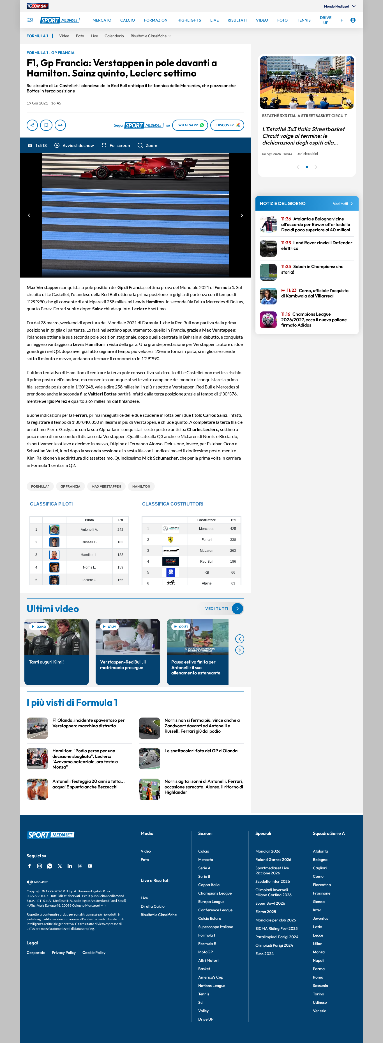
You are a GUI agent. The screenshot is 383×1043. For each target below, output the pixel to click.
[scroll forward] (239, 650)
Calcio (203, 851)
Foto (145, 859)
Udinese (320, 1002)
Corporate (36, 952)
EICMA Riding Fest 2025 (276, 928)
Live (144, 897)
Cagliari (320, 867)
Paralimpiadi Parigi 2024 (276, 936)
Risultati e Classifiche (159, 914)
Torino (318, 994)
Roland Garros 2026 (273, 859)
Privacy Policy (64, 952)
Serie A (204, 867)
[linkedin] (70, 866)
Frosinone (321, 893)
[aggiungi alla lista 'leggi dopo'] (46, 125)
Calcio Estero (209, 918)
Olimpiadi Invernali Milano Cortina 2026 (273, 892)
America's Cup (210, 977)
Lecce (318, 935)
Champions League (215, 893)
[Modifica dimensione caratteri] (60, 125)
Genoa (319, 901)
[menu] (30, 20)
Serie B (204, 876)
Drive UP (205, 1019)
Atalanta (320, 851)
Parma (319, 968)
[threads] (80, 866)
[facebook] (29, 866)
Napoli (318, 960)
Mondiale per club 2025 (275, 920)
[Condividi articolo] (32, 125)
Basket (204, 968)
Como (318, 876)
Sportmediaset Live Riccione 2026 (272, 870)
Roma (318, 977)
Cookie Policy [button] (93, 952)
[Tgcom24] (38, 6)
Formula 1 (206, 935)
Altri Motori (208, 960)
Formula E (207, 943)
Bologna (320, 859)
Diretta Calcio (153, 906)
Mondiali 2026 (267, 851)
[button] (74, 145)
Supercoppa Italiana (215, 926)
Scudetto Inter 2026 (272, 881)
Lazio (317, 926)
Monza (319, 951)
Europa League (211, 901)
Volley (203, 1010)
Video (146, 851)
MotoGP (205, 951)
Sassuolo (320, 985)
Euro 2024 (264, 953)
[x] (60, 866)
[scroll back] (239, 638)
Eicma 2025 (265, 911)
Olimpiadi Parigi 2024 (274, 945)
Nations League (211, 985)
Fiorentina (322, 884)
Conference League (215, 909)
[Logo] (60, 20)
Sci (200, 1002)
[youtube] (90, 866)
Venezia (319, 1010)
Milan (317, 943)
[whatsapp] (49, 866)
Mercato (205, 859)
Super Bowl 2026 (270, 903)
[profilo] (353, 20)
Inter (317, 909)
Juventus (320, 918)
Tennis (203, 994)
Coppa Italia (209, 884)
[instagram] (39, 866)
